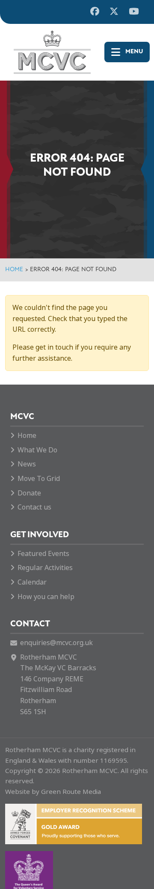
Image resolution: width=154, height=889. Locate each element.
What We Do (37, 450)
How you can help (46, 597)
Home (14, 269)
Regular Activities (45, 568)
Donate (29, 493)
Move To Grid (39, 479)
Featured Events (43, 554)
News (27, 464)
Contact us (34, 507)
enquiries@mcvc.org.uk (56, 643)
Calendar (32, 582)
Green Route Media (71, 791)
